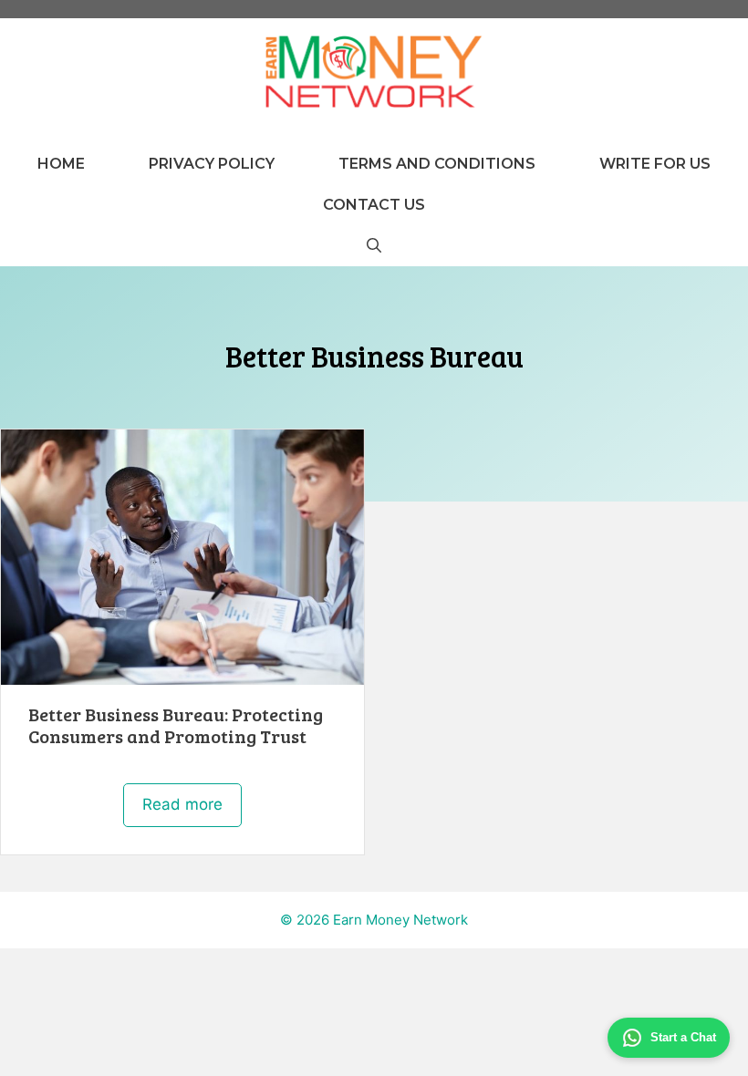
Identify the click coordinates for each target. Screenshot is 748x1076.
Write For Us (655, 163)
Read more (182, 804)
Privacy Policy (212, 163)
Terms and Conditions (436, 163)
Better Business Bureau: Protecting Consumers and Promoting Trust (175, 725)
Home (61, 163)
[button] (374, 245)
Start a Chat (683, 1037)
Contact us (374, 204)
